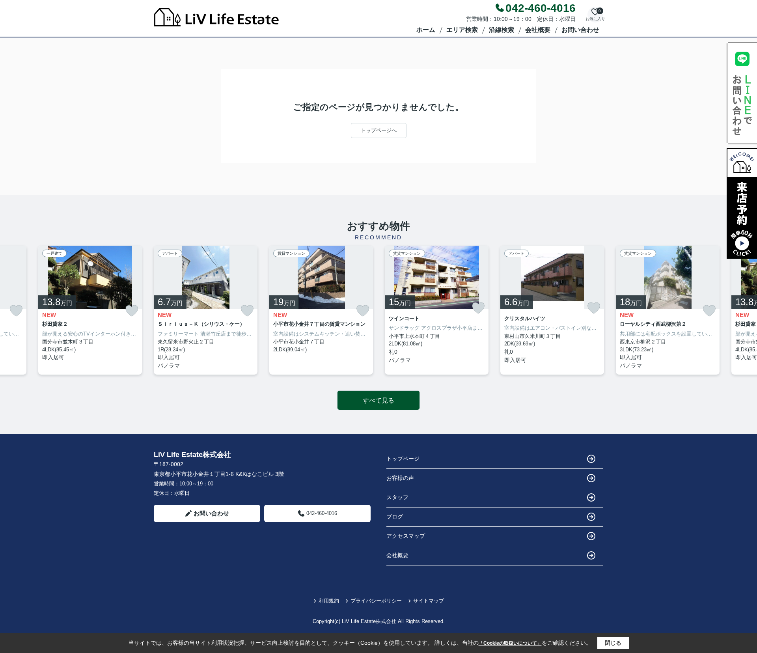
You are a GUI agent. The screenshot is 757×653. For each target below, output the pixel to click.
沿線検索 (501, 29)
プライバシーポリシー (376, 601)
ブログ (394, 516)
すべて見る (378, 400)
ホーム (425, 29)
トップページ (403, 458)
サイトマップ (428, 601)
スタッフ (397, 497)
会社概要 (537, 29)
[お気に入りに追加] (16, 311)
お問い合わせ (580, 29)
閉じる (613, 643)
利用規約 (329, 601)
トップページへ (379, 130)
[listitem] (205, 310)
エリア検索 (462, 29)
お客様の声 (400, 478)
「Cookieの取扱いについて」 (510, 643)
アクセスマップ (405, 536)
